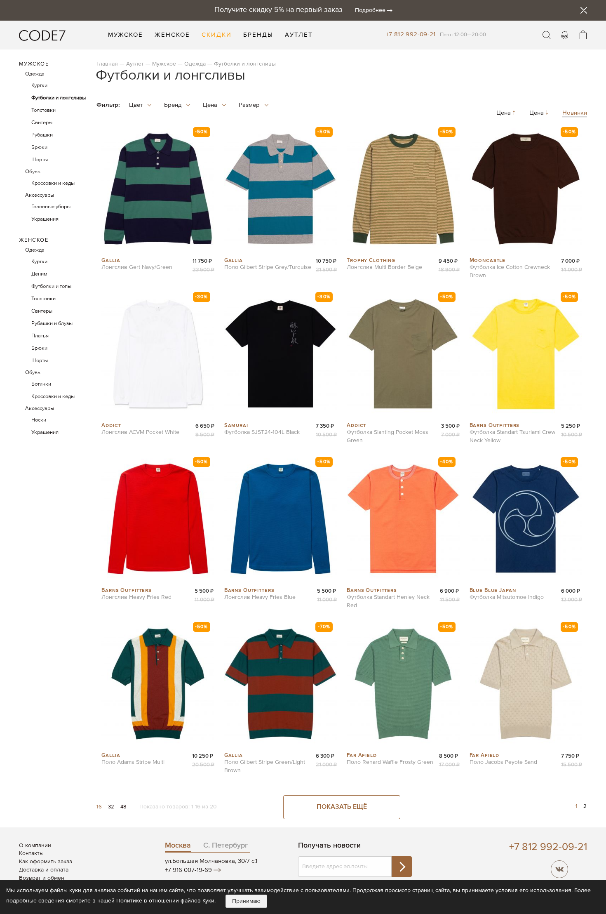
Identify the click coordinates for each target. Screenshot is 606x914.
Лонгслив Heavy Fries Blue (260, 597)
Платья (40, 336)
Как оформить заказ (45, 862)
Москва (178, 845)
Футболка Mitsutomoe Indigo (507, 597)
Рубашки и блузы (52, 323)
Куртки (39, 85)
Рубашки (42, 135)
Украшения (45, 219)
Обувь (32, 171)
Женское (34, 240)
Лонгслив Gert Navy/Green (136, 267)
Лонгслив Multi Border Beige (384, 267)
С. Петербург (225, 845)
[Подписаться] (401, 866)
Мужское (165, 64)
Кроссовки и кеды (53, 183)
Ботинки (41, 384)
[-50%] (157, 253)
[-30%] (157, 418)
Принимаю (246, 901)
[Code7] (42, 35)
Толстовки (43, 110)
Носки (38, 420)
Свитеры (41, 122)
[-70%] (280, 748)
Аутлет (135, 64)
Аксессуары (39, 195)
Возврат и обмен (41, 878)
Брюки (39, 147)
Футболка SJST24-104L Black (262, 432)
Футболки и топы (51, 286)
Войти (564, 35)
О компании (35, 845)
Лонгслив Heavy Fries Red (136, 597)
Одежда (195, 64)
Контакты (31, 853)
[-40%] (403, 583)
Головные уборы (50, 207)
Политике (129, 901)
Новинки (574, 113)
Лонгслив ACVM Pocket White (140, 432)
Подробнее (370, 10)
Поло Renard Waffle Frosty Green (390, 762)
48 (123, 807)
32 (112, 807)
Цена (504, 113)
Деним (39, 274)
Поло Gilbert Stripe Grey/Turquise (267, 267)
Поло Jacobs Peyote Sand (503, 762)
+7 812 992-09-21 (411, 34)
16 (99, 807)
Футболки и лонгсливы (58, 98)
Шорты (39, 160)
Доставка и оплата (43, 870)
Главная (107, 64)
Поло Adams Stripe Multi (132, 762)
